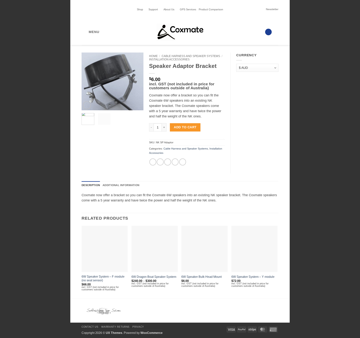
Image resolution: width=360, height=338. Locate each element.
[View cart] (276, 32)
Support (153, 9)
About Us (169, 9)
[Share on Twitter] (160, 161)
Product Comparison (211, 9)
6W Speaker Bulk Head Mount (201, 276)
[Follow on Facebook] (243, 32)
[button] (270, 9)
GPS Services (188, 9)
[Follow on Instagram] (248, 32)
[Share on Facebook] (152, 161)
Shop (140, 9)
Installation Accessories (169, 59)
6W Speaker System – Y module (252, 276)
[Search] (268, 32)
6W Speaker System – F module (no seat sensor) (103, 278)
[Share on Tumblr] (182, 161)
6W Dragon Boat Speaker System (153, 276)
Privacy (138, 326)
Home (153, 56)
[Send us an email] (259, 32)
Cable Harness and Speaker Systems (191, 56)
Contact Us (90, 326)
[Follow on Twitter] (254, 32)
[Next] (137, 81)
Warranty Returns (115, 326)
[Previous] (87, 81)
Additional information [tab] (121, 185)
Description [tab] (91, 185)
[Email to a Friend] (167, 161)
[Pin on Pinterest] (175, 161)
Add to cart (185, 127)
